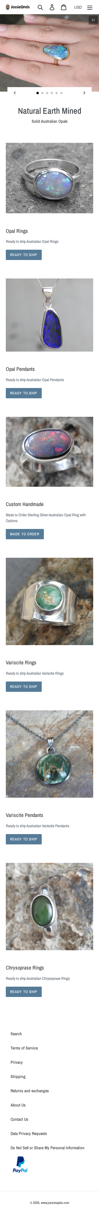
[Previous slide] (14, 93)
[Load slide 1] (37, 93)
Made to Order (25, 534)
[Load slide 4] (52, 93)
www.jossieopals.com (55, 1202)
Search (16, 1034)
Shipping (18, 1076)
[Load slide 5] (56, 93)
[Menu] (90, 7)
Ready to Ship (23, 254)
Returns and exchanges (30, 1091)
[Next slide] (84, 93)
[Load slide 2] (42, 93)
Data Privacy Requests (29, 1133)
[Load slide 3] (47, 93)
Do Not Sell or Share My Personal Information (47, 1148)
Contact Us (19, 1119)
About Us (18, 1105)
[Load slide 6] (61, 93)
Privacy (17, 1062)
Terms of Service (24, 1048)
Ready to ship (23, 686)
